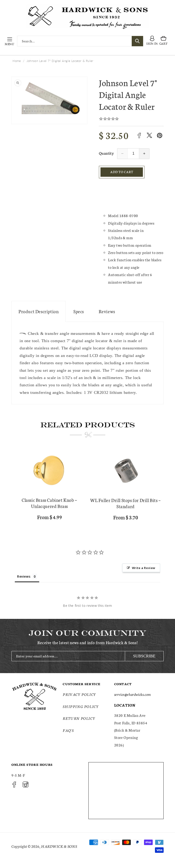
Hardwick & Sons (59, 846)
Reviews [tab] (23, 576)
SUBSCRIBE (144, 656)
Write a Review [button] (143, 568)
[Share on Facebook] (139, 135)
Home (17, 61)
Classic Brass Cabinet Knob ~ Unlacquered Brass (49, 503)
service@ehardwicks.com (132, 694)
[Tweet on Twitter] (149, 135)
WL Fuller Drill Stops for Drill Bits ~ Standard (125, 503)
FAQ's (68, 730)
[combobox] (80, 41)
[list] (87, 486)
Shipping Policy (81, 706)
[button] (9, 41)
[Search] (137, 41)
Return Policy (79, 718)
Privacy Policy (79, 694)
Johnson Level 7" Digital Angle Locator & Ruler (60, 61)
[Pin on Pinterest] (160, 135)
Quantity (106, 153)
